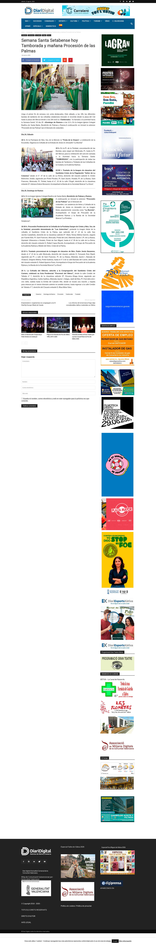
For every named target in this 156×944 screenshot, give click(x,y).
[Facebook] (120, 1)
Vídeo (107, 21)
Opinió (27, 26)
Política (85, 21)
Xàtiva (49, 35)
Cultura (73, 21)
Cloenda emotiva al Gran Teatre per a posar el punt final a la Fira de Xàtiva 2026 (83, 337)
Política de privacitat (83, 906)
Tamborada (69, 294)
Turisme (97, 21)
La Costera (38, 35)
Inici (26, 21)
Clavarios (38, 294)
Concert (24, 332)
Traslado (77, 294)
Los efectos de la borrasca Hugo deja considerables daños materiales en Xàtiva (80, 304)
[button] (131, 23)
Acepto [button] (115, 941)
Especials (37, 26)
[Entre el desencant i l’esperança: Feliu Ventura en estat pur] (32, 325)
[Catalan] (61, 26)
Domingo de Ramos (49, 294)
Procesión (60, 294)
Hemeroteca (51, 26)
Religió (44, 35)
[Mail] (126, 1)
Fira (48, 332)
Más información (125, 941)
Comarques (49, 21)
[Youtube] (133, 1)
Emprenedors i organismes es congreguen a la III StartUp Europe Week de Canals (38, 304)
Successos (37, 21)
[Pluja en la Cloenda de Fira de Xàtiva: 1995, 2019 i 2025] (58, 325)
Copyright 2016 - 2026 (31, 904)
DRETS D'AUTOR (28, 916)
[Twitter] (129, 1)
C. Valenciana (118, 21)
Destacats (24, 35)
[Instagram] (123, 1)
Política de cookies (68, 906)
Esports (62, 21)
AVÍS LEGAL (26, 922)
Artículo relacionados (30, 312)
